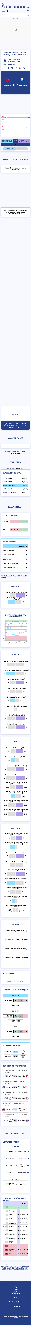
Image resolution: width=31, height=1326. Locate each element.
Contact (16, 1297)
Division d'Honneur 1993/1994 (15, 52)
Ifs (21, 1184)
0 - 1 (15, 1098)
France (18, 61)
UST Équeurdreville (22, 1165)
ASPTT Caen (11, 1076)
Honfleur (21, 1158)
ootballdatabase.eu (16, 7)
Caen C (10, 1172)
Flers (10, 1165)
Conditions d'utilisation (16, 1302)
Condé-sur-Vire (10, 1184)
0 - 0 (15, 1109)
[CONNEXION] (28, 11)
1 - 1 (15, 1087)
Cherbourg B (21, 1172)
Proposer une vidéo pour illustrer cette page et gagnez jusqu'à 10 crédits (15, 425)
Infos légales (16, 1293)
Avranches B (10, 1158)
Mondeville (21, 1076)
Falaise (11, 1151)
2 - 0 (15, 1076)
